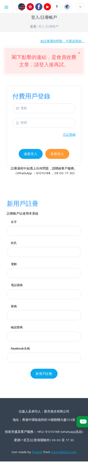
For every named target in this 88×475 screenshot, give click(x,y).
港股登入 (30, 154)
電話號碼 (17, 285)
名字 (14, 222)
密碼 (14, 306)
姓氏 (14, 243)
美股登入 (57, 154)
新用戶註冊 (44, 373)
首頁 (33, 26)
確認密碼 (17, 327)
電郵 (14, 264)
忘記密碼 (69, 135)
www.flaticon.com (63, 452)
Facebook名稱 (20, 348)
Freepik (37, 452)
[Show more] (80, 7)
